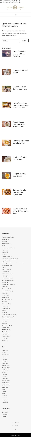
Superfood (4, 319)
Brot (3, 245)
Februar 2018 (5, 361)
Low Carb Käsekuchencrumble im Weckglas (19, 53)
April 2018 (4, 357)
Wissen (3, 340)
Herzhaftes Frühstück (7, 280)
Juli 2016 (4, 389)
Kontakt (4, 416)
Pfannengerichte (6, 304)
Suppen (4, 321)
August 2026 (5, 350)
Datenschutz (5, 412)
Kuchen (3, 286)
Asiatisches (4, 239)
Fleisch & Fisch (5, 269)
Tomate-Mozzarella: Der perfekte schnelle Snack (20, 211)
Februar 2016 (5, 400)
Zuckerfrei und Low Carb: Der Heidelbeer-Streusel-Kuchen (20, 105)
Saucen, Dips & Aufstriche (8, 314)
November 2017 (5, 367)
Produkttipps (5, 308)
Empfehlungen (5, 261)
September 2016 (6, 385)
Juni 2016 (4, 391)
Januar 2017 (5, 378)
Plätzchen (4, 306)
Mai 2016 (4, 393)
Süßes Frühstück (6, 325)
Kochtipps (4, 282)
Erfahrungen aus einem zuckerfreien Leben (12, 263)
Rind (3, 310)
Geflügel (4, 276)
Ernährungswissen (6, 265)
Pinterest (15, 423)
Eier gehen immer (6, 256)
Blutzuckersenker (6, 243)
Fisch (3, 267)
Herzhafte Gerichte (6, 278)
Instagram (18, 423)
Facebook (13, 423)
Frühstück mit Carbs (6, 273)
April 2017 (4, 372)
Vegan (3, 331)
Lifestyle (4, 293)
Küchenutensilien (6, 288)
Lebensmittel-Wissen (7, 291)
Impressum (4, 414)
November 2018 (5, 355)
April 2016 (4, 395)
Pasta (3, 301)
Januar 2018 (5, 363)
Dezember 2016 (5, 380)
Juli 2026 (4, 352)
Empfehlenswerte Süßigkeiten (9, 258)
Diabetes (4, 252)
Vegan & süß (5, 334)
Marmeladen (5, 297)
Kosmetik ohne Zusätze (7, 284)
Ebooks (4, 254)
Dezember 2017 (5, 365)
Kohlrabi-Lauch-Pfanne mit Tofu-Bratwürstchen (19, 124)
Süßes (3, 323)
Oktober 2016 (5, 383)
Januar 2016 (5, 402)
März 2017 (4, 374)
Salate (3, 312)
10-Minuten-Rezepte (7, 237)
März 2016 (4, 398)
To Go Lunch (5, 327)
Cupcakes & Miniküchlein (8, 248)
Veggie (3, 338)
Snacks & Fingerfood (7, 316)
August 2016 (5, 387)
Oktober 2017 (5, 370)
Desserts (4, 250)
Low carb (4, 295)
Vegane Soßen (5, 336)
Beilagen (4, 241)
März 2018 (4, 359)
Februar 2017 (5, 376)
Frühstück (4, 271)
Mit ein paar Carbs (6, 299)
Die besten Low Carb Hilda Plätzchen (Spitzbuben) (20, 192)
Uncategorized (5, 329)
